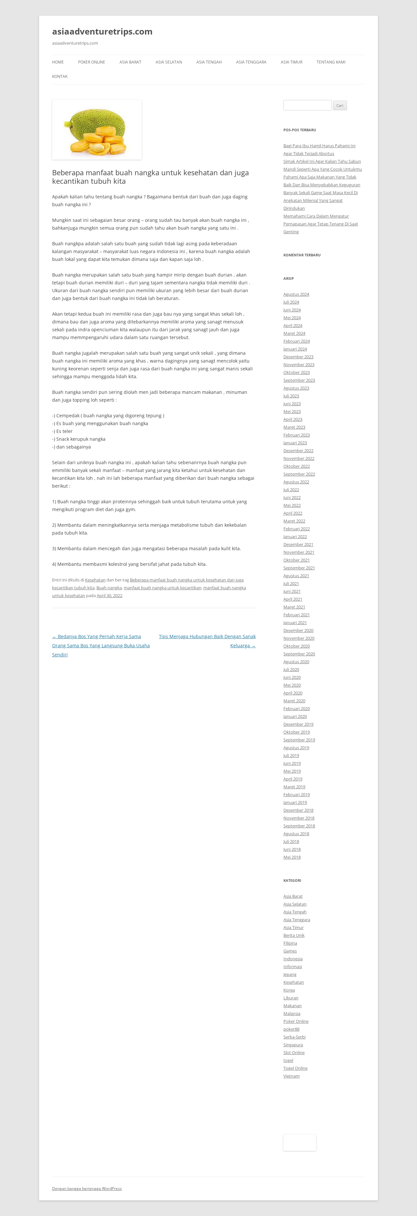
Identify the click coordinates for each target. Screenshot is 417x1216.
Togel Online (295, 1068)
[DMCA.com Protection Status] (299, 1149)
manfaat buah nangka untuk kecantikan (162, 588)
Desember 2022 (298, 450)
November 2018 (298, 818)
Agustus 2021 (296, 576)
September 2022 (299, 474)
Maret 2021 (294, 607)
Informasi (292, 966)
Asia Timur (291, 62)
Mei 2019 (292, 771)
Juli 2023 (291, 396)
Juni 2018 (292, 849)
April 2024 (292, 325)
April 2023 (292, 419)
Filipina (290, 943)
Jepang (289, 974)
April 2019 (292, 779)
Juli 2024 (291, 302)
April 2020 (292, 693)
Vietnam (291, 1076)
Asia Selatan (169, 62)
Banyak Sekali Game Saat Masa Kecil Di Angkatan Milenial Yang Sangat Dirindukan (320, 200)
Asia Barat (130, 62)
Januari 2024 (295, 349)
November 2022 (298, 458)
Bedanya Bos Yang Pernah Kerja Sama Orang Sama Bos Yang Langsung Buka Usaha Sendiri (101, 645)
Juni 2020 (292, 677)
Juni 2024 (292, 310)
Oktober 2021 (296, 560)
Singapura (293, 1045)
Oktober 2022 (296, 466)
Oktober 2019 (296, 732)
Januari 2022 (295, 536)
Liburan (290, 998)
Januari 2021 (295, 622)
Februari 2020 (296, 708)
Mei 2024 (292, 318)
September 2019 (299, 740)
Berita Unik (294, 935)
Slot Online (294, 1052)
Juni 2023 (292, 404)
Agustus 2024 (296, 294)
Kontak (59, 76)
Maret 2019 (294, 787)
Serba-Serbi (294, 1037)
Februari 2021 (296, 615)
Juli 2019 (291, 755)
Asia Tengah (209, 62)
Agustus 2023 (296, 388)
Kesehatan (95, 580)
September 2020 (299, 654)
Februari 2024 (296, 341)
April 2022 (292, 513)
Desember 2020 (298, 630)
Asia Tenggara (251, 62)
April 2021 (292, 599)
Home (58, 62)
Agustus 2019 (296, 748)
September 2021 (299, 568)
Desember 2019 (298, 724)
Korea (289, 990)
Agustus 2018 (296, 834)
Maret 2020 (294, 701)
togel (288, 1060)
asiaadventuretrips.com (102, 31)
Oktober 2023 (296, 372)
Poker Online (91, 62)
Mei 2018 (292, 857)
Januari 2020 (295, 716)
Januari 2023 (295, 443)
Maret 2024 (294, 333)
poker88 (291, 1029)
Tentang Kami (331, 62)
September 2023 (299, 380)
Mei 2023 (292, 411)
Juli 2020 (291, 669)
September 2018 (299, 826)
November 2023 (298, 364)
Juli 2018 (291, 841)
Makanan (292, 1006)
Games (290, 951)
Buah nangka (109, 588)
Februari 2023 (296, 435)
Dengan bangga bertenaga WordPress (87, 1188)
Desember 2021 (298, 544)
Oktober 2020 (296, 646)
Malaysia (291, 1013)
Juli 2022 (291, 490)
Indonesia (293, 959)
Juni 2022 (292, 497)
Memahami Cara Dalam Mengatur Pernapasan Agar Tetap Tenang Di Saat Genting (320, 224)
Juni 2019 (292, 763)
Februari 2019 (296, 794)
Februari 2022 (296, 529)
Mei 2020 (292, 685)
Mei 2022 (292, 505)
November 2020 (298, 638)
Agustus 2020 (296, 662)
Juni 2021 (292, 591)
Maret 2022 (294, 521)
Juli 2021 (291, 583)
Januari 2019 (295, 802)
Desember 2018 (298, 810)
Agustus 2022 (296, 482)
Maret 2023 (294, 427)
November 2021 (298, 552)
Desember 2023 (298, 357)
